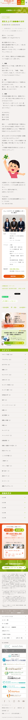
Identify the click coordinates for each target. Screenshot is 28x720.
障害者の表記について (7, 708)
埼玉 (20, 288)
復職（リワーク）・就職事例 (9, 627)
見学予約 (13, 276)
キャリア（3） (6, 430)
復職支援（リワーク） (9, 286)
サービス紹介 (5, 623)
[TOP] (2, 611)
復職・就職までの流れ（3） (9, 445)
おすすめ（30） (6, 364)
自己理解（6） (6, 415)
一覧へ (15, 307)
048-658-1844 (14, 269)
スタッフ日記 (5, 17)
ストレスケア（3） (7, 435)
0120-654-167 (10, 1)
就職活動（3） (6, 440)
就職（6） (5, 410)
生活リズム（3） (6, 450)
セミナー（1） (6, 481)
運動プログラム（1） (8, 486)
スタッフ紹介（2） (7, 466)
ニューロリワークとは (7, 616)
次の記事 (22, 307)
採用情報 (4, 710)
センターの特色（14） (8, 385)
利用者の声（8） (6, 395)
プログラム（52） (7, 359)
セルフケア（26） (7, 374)
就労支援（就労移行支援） (10, 288)
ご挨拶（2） (5, 461)
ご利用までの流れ (6, 634)
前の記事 (6, 307)
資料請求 (18, 530)
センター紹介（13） (7, 390)
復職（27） (5, 369)
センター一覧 (5, 620)
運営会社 (20, 708)
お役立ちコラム (5, 630)
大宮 (24, 288)
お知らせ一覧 (19, 638)
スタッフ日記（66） (7, 354)
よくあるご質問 (5, 638)
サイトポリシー (5, 705)
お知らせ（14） (6, 380)
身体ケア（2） (6, 476)
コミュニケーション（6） (9, 405)
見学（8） (5, 400)
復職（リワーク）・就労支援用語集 (10, 713)
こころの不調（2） (7, 455)
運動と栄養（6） (6, 420)
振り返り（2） (6, 471)
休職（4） (5, 425)
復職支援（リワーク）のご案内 (13, 568)
